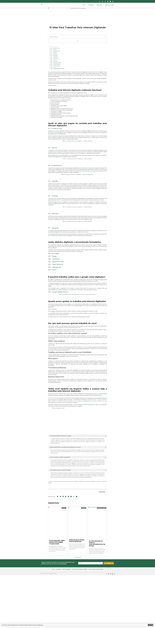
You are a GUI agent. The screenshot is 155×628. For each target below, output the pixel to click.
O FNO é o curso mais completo (56, 398)
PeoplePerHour (56, 51)
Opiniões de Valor (57, 62)
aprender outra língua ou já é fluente (94, 171)
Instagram (55, 57)
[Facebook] (108, 573)
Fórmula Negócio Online (95, 395)
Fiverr (54, 67)
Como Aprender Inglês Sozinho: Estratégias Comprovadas (57, 542)
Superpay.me (56, 65)
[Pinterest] (110, 573)
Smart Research (57, 64)
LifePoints (55, 61)
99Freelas (55, 55)
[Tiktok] (114, 573)
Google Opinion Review (58, 68)
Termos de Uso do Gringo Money (96, 569)
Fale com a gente (109, 5)
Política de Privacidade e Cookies (79, 569)
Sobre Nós (99, 5)
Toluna (54, 60)
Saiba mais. (40, 625)
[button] (100, 1)
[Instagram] (106, 573)
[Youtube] (112, 573)
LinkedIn (55, 52)
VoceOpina (56, 58)
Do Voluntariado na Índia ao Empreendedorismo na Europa (97, 543)
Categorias (91, 5)
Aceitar (150, 625)
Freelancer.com (56, 48)
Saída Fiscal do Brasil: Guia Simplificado (76, 540)
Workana (55, 54)
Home (83, 5)
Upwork (54, 49)
